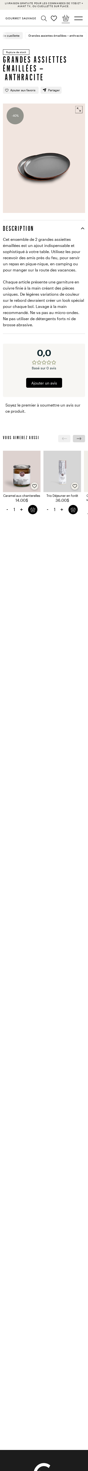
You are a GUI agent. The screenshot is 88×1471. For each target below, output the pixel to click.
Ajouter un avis (44, 383)
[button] (44, 18)
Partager (54, 90)
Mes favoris (54, 18)
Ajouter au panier (32, 510)
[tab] (44, 228)
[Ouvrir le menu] (78, 18)
